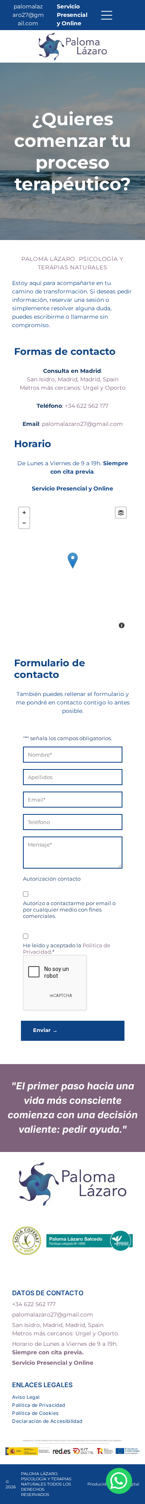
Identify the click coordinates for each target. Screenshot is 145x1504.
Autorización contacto (52, 878)
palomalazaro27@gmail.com (28, 15)
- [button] (24, 523)
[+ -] (72, 569)
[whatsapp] (119, 1482)
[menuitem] (72, 1396)
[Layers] (121, 512)
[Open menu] (106, 15)
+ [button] (24, 512)
